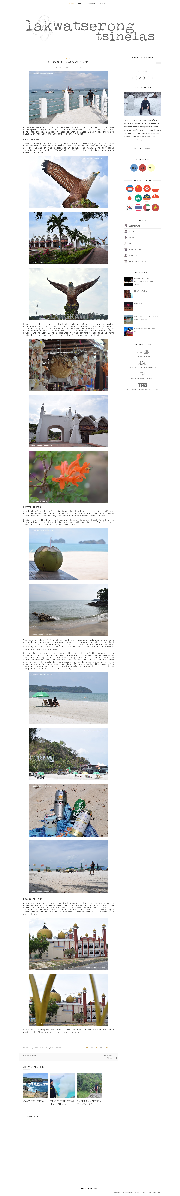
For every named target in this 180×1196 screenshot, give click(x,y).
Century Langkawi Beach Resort (88, 520)
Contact (102, 3)
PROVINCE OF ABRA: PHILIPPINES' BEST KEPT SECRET (144, 281)
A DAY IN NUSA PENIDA (33, 1101)
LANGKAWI (37, 1048)
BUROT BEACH (140, 303)
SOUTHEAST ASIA (56, 1048)
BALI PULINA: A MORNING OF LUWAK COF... (89, 1102)
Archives (91, 3)
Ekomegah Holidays (48, 1032)
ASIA (68, 58)
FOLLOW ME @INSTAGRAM (90, 1188)
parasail (74, 522)
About (80, 3)
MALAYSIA (45, 1048)
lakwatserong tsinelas (67, 67)
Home (71, 3)
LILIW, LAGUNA (140, 291)
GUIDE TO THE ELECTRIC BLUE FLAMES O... (62, 1102)
